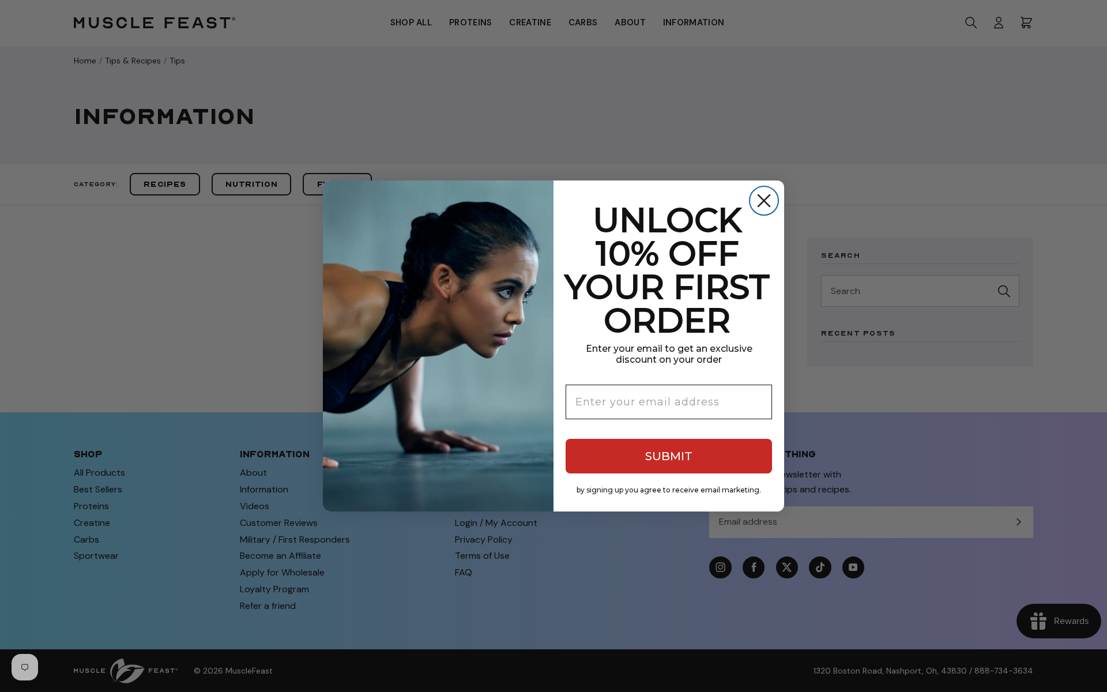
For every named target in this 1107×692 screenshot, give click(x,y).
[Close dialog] (764, 200)
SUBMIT (668, 456)
